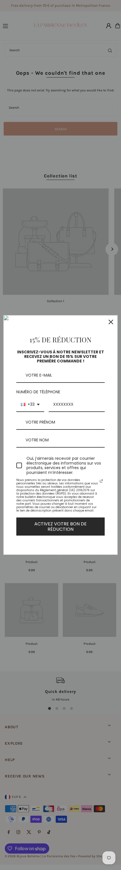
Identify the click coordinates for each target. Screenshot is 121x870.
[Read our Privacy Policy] (101, 481)
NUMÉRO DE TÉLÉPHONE (38, 392)
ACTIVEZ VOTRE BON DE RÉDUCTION (60, 526)
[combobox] (30, 405)
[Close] (111, 322)
